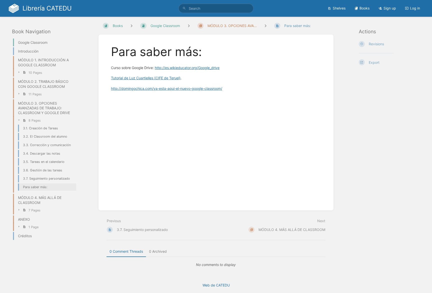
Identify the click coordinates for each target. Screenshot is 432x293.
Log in (415, 8)
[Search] (184, 8)
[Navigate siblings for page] (265, 25)
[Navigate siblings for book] (131, 25)
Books (365, 8)
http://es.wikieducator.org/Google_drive (187, 68)
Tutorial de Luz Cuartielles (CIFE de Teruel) (145, 78)
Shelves (339, 8)
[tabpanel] (216, 264)
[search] (216, 8)
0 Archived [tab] (158, 251)
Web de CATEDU (216, 285)
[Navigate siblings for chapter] (188, 25)
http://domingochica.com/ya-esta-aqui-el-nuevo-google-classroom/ (166, 88)
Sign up (390, 8)
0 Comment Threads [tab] (126, 251)
